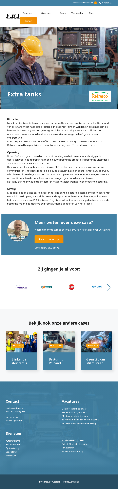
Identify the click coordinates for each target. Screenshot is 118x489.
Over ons (46, 12)
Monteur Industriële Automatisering (79, 423)
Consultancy (11, 451)
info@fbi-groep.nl (14, 420)
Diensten (27, 12)
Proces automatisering (72, 451)
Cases (63, 12)
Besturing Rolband (56, 361)
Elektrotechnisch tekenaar (74, 408)
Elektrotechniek (13, 444)
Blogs (91, 12)
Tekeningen (11, 455)
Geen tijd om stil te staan (95, 361)
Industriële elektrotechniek (74, 444)
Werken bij (77, 12)
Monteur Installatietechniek (75, 416)
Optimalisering (12, 448)
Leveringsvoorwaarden (49, 481)
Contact (28, 20)
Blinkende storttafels (19, 361)
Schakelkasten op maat (73, 440)
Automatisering (13, 440)
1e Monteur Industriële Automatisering (80, 419)
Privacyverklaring (71, 481)
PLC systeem (68, 447)
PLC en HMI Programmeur (74, 412)
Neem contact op (49, 239)
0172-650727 (107, 3)
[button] (109, 287)
